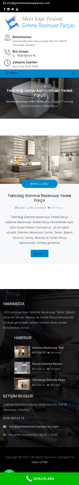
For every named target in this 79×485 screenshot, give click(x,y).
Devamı (38, 253)
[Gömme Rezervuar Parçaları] (39, 22)
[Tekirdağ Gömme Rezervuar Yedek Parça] (39, 138)
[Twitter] (12, 9)
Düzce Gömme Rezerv (47, 363)
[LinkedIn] (8, 9)
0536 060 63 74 (26, 55)
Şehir (22, 207)
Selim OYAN (39, 462)
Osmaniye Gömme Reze (48, 380)
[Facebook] (4, 9)
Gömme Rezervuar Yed (47, 347)
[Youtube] (17, 9)
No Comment (38, 207)
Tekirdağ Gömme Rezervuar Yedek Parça (39, 198)
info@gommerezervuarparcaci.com (28, 3)
